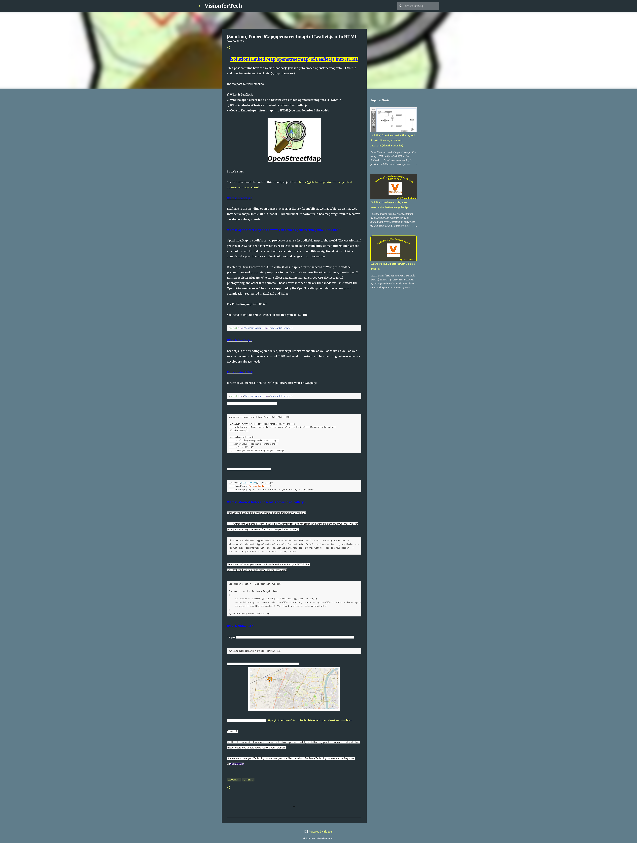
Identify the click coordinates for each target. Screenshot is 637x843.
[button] (229, 48)
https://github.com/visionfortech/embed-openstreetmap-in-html (309, 720)
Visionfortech (237, 764)
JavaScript (234, 780)
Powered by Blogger (320, 831)
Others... (248, 780)
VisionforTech (223, 6)
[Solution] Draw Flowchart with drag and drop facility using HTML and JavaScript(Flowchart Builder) (392, 140)
